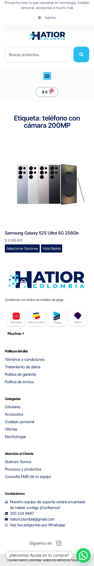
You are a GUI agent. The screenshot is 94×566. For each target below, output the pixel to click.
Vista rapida (51, 248)
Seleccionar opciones (22, 248)
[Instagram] (59, 543)
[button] (47, 76)
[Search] (81, 54)
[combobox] (38, 54)
